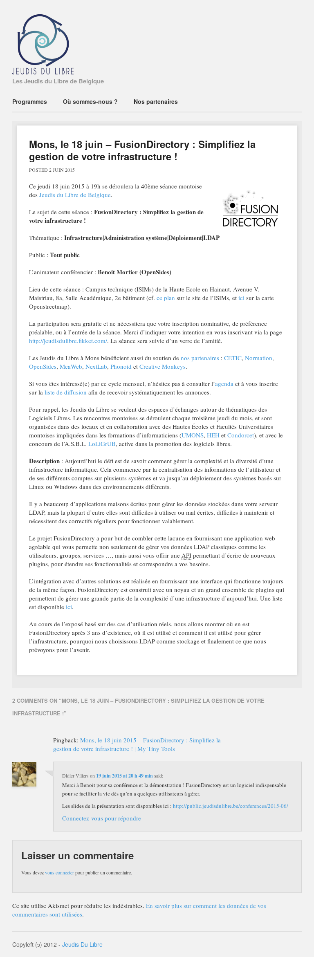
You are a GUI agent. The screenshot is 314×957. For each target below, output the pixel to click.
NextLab (96, 366)
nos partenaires (200, 358)
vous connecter (59, 872)
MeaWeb (71, 366)
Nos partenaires (156, 101)
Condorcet (240, 435)
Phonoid (121, 366)
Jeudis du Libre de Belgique (75, 195)
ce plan (166, 298)
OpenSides (42, 366)
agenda (224, 383)
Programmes (29, 101)
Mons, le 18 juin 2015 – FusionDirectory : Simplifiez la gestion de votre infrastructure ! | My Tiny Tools (137, 744)
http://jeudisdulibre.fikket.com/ (68, 340)
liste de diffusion (66, 392)
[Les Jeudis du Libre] (43, 69)
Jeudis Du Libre (82, 944)
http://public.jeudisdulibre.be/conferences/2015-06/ (230, 805)
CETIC (233, 358)
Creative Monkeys (162, 366)
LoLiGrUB (102, 443)
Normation (258, 358)
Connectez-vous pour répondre (101, 818)
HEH (213, 435)
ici (241, 298)
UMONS (193, 435)
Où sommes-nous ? (90, 101)
